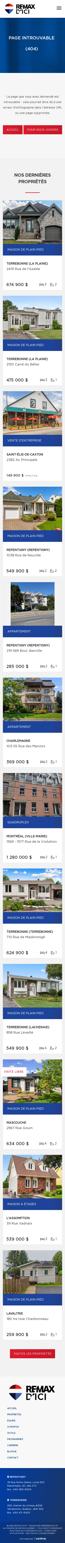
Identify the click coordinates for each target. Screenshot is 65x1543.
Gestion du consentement (40, 1533)
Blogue (12, 1451)
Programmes (15, 1439)
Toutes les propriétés (33, 1354)
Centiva (40, 1538)
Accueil (12, 130)
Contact (12, 1458)
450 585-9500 (22, 1489)
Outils (11, 1433)
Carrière (12, 1445)
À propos (13, 1427)
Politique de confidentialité (26, 1531)
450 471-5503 (21, 1513)
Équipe (11, 1421)
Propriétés (14, 1414)
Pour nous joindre (42, 130)
